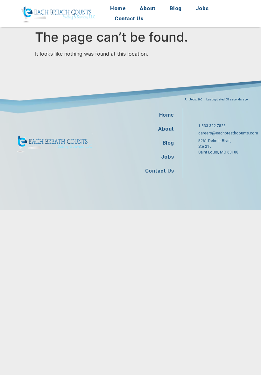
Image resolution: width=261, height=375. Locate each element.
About (148, 8)
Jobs (202, 8)
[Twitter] (220, 166)
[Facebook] (200, 166)
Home (118, 8)
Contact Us (129, 19)
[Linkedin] (241, 166)
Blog (176, 8)
